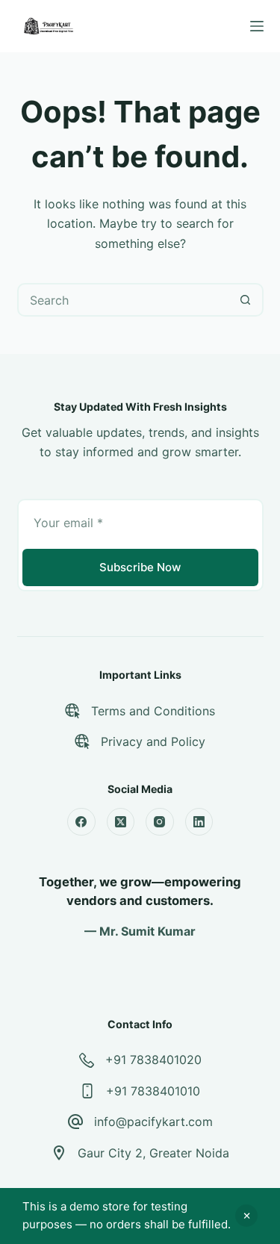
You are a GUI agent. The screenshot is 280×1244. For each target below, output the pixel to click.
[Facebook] (81, 822)
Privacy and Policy (153, 741)
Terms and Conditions (153, 710)
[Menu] (257, 26)
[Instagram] (160, 822)
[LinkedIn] (199, 822)
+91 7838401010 (153, 1090)
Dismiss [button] (246, 1215)
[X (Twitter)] (121, 822)
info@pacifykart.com (153, 1121)
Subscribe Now (140, 567)
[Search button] (245, 300)
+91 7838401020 (153, 1059)
